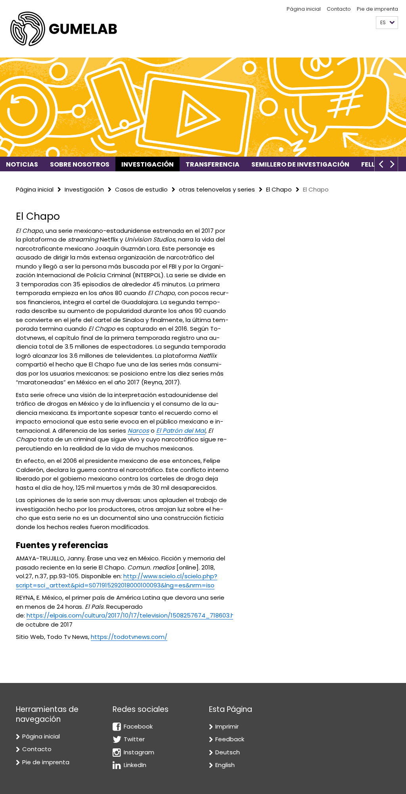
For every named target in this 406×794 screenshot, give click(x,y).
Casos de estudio (141, 189)
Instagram (139, 752)
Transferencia (212, 164)
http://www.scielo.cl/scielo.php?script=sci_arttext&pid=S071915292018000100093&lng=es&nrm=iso (116, 580)
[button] (387, 22)
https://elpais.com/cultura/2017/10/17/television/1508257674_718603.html (135, 615)
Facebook (138, 726)
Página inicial (304, 9)
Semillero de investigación (300, 164)
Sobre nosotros (79, 164)
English (225, 765)
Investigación (147, 164)
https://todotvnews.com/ (129, 637)
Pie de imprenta (377, 9)
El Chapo (279, 189)
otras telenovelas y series (217, 189)
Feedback (229, 739)
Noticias (22, 164)
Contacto (339, 9)
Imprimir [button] (227, 726)
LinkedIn (135, 765)
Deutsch (227, 752)
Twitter (134, 739)
